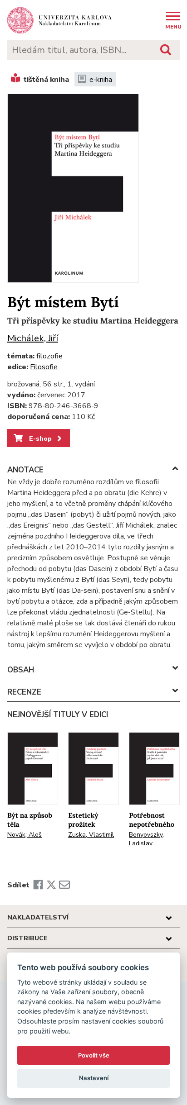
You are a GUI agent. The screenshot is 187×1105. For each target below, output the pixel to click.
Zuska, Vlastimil (91, 834)
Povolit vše (93, 1055)
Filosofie (44, 367)
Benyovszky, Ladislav (146, 839)
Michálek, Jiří (32, 338)
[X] (51, 885)
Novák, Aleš (24, 834)
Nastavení (93, 1077)
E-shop (39, 438)
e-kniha (100, 80)
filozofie (49, 356)
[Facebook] (38, 885)
